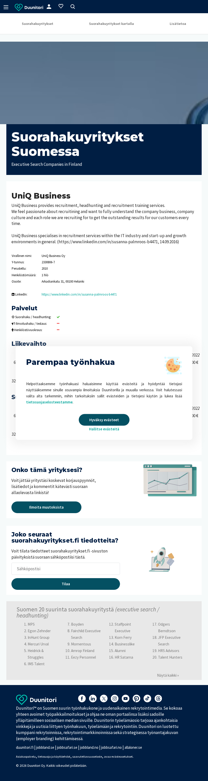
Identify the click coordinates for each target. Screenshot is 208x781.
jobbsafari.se (67, 747)
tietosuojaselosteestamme (49, 402)
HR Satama (124, 657)
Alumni (120, 650)
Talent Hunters (170, 657)
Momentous (81, 644)
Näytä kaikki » (168, 675)
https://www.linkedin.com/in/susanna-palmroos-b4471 (79, 294)
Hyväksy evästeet (104, 419)
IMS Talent (36, 663)
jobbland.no (89, 747)
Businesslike (125, 644)
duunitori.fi (24, 747)
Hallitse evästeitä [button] (104, 429)
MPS (31, 624)
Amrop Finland (82, 650)
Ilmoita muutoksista (46, 507)
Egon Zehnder (39, 630)
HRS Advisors (168, 650)
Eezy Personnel (83, 657)
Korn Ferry (123, 637)
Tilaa (66, 583)
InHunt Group (38, 637)
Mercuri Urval (38, 644)
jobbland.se (45, 747)
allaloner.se (133, 747)
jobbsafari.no (111, 747)
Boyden (77, 624)
